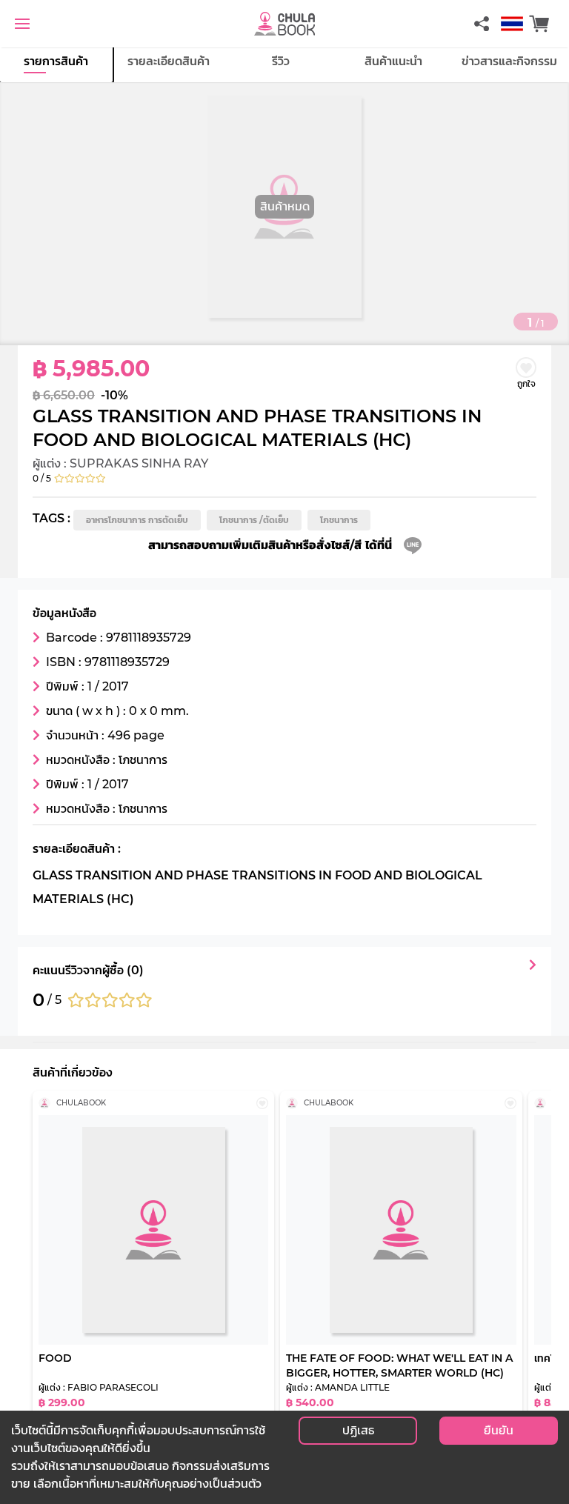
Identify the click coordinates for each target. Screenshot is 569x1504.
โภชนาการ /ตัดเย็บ (254, 519)
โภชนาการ (339, 519)
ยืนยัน (498, 1430)
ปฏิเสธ (358, 1430)
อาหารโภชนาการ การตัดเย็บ (137, 519)
